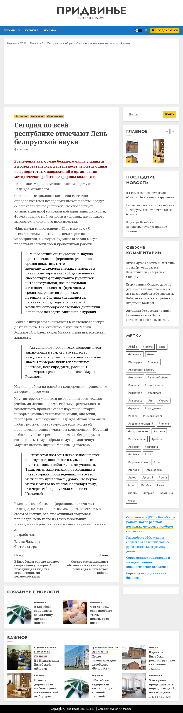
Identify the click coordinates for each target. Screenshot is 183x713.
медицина (166, 493)
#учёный (147, 477)
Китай (160, 485)
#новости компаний (140, 424)
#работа (156, 439)
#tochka (148, 347)
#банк (151, 354)
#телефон (134, 470)
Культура (31, 30)
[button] (146, 30)
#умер (132, 477)
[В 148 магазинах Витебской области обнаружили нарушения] (19, 657)
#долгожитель (154, 385)
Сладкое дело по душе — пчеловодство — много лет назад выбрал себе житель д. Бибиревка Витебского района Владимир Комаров (150, 293)
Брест (131, 485)
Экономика (40, 656)
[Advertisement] (91, 74)
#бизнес (153, 362)
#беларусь (135, 362)
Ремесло (39, 675)
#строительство (138, 462)
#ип (150, 400)
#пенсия (164, 424)
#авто (161, 347)
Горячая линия (42, 651)
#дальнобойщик (158, 377)
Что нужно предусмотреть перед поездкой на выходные (161, 686)
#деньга (133, 385)
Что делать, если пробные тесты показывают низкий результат (101, 617)
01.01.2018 (22, 149)
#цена (163, 477)
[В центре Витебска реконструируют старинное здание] (132, 151)
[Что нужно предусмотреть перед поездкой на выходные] (134, 685)
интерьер (148, 493)
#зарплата (154, 393)
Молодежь (37, 116)
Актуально (12, 30)
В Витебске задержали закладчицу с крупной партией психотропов (44, 617)
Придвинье (91, 10)
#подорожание (138, 431)
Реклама (50, 30)
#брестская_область (141, 370)
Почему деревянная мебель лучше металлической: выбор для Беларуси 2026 (47, 690)
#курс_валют (153, 408)
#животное (135, 393)
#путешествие (137, 439)
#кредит (133, 408)
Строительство (100, 651)
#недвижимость (153, 416)
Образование (55, 116)
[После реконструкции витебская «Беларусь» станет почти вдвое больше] (77, 657)
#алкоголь (135, 354)
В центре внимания (45, 647)
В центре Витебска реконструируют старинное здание (146, 226)
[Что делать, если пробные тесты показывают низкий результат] (75, 612)
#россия (133, 447)
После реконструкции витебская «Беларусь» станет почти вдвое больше (150, 209)
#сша (157, 462)
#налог (132, 416)
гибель (132, 493)
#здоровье (135, 400)
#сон (148, 454)
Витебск (146, 485)
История (153, 647)
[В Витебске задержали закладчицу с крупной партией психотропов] (19, 612)
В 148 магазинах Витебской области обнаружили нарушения (150, 195)
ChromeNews (106, 709)
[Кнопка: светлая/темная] (138, 30)
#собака (133, 454)
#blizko (132, 347)
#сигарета (151, 447)
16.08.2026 (158, 697)
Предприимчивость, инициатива (110, 647)
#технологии (154, 470)
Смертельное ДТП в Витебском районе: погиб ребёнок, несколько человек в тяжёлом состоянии (150, 524)
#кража (164, 400)
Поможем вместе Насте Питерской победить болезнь (147, 317)
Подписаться (167, 30)
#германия (135, 377)
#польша (159, 431)
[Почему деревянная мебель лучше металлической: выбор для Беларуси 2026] (158, 151)
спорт (131, 501)
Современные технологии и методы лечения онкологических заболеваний (149, 562)
